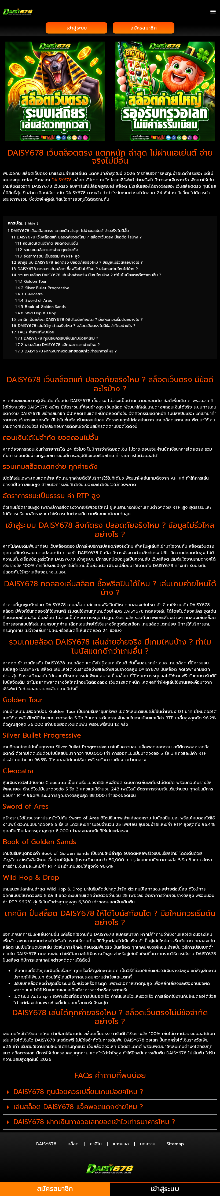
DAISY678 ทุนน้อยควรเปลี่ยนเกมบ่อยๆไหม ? (78, 1092)
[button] (212, 11)
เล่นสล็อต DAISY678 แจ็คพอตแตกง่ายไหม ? (78, 1107)
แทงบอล (121, 1144)
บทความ (147, 1144)
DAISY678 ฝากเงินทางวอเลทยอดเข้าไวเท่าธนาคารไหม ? (94, 1122)
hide (31, 223)
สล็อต (73, 1144)
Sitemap (175, 1144)
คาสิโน (96, 1144)
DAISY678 (62, 180)
